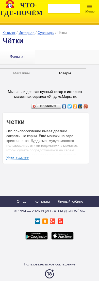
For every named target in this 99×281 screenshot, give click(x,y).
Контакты (42, 201)
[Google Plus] (85, 106)
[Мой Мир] (80, 106)
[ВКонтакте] (64, 106)
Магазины (21, 73)
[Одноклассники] (75, 106)
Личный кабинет (71, 201)
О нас (21, 201)
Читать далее (17, 157)
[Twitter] (69, 106)
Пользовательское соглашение (49, 264)
